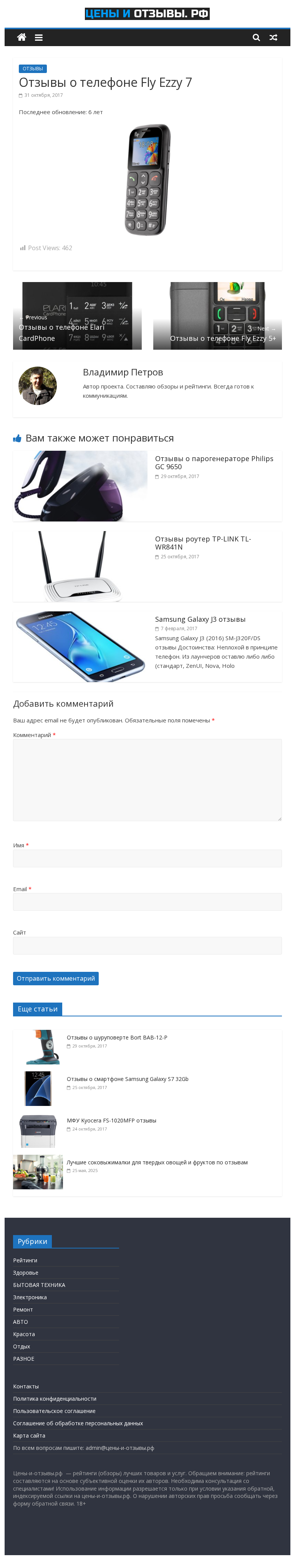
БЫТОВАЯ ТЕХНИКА (39, 1284)
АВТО (20, 1321)
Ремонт (23, 1309)
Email (22, 889)
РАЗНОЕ (23, 1358)
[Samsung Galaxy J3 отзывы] (80, 616)
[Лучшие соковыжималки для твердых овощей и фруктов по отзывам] (40, 1158)
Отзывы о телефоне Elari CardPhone (61, 328)
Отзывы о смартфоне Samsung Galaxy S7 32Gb (128, 1079)
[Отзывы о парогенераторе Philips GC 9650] (80, 455)
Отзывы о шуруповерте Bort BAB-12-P (117, 1037)
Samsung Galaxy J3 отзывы (200, 619)
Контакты (26, 1386)
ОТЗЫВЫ (33, 68)
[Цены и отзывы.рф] (21, 37)
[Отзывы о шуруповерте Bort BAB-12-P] (40, 1034)
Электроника (30, 1297)
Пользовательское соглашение (54, 1411)
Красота (24, 1334)
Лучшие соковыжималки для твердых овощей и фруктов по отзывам (157, 1162)
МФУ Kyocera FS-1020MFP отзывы (111, 1120)
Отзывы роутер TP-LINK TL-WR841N (203, 543)
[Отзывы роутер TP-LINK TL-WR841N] (80, 535)
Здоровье (25, 1272)
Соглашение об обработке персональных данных (78, 1423)
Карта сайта (29, 1435)
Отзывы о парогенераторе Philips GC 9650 (214, 463)
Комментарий (34, 735)
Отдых (21, 1346)
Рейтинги (25, 1260)
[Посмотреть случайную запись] (273, 37)
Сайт (19, 932)
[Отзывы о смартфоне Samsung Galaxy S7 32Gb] (40, 1075)
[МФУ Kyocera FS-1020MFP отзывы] (40, 1117)
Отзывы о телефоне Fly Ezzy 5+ (223, 334)
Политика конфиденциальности (54, 1398)
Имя (21, 845)
